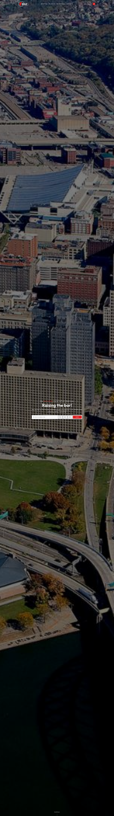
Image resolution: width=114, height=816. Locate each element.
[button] (94, 4)
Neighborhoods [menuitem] (61, 3)
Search (77, 417)
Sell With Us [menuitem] (52, 3)
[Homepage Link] (22, 3)
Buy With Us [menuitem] (44, 3)
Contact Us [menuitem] (70, 3)
